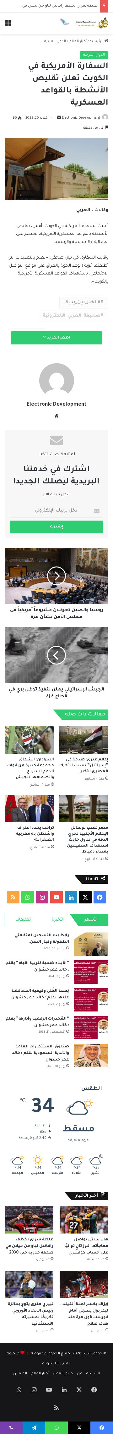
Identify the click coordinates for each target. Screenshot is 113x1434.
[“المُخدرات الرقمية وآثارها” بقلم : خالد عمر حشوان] (91, 1027)
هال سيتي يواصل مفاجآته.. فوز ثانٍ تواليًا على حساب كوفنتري (86, 1246)
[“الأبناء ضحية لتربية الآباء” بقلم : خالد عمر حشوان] (91, 972)
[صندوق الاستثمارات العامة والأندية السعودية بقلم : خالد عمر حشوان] (91, 1055)
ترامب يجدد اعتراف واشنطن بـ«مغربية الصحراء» (35, 834)
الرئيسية (97, 42)
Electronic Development (81, 118)
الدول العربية (55, 42)
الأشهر (91, 919)
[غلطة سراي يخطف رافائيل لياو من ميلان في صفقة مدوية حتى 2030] (29, 1220)
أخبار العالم (78, 42)
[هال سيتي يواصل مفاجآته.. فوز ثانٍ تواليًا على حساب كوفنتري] (84, 1220)
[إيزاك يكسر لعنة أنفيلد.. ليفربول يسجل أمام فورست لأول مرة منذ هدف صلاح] (84, 1284)
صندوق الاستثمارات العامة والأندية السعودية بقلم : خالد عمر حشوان (40, 1053)
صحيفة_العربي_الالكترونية (71, 316)
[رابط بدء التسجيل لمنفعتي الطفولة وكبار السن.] (91, 944)
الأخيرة (58, 919)
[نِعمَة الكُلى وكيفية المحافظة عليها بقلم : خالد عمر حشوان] (91, 999)
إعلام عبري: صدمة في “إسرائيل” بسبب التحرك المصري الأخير (83, 766)
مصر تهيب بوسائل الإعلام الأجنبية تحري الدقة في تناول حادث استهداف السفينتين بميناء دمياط (87, 840)
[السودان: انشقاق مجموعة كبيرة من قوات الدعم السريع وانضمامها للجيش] (29, 740)
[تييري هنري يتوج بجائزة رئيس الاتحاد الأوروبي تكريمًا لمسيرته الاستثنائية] (29, 1284)
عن (79, 1374)
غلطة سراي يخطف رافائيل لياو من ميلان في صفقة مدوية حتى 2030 (29, 1246)
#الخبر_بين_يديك (82, 302)
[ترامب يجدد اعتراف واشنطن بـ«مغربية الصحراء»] (29, 809)
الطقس (20, 1374)
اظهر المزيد (58, 338)
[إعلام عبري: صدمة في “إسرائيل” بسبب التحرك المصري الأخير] (83, 740)
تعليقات (23, 919)
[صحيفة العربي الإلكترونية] (83, 23)
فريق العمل (63, 1374)
